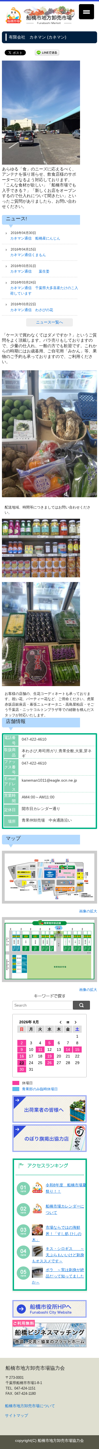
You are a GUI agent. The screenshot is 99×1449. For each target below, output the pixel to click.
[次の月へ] (77, 1022)
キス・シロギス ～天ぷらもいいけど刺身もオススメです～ (58, 1254)
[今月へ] (68, 1022)
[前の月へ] (58, 1022)
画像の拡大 (88, 911)
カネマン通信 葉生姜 (30, 271)
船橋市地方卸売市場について (30, 1406)
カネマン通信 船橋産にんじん (35, 238)
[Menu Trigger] (86, 11)
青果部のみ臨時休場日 (40, 1089)
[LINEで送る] (47, 52)
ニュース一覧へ (49, 322)
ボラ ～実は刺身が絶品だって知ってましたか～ (58, 1276)
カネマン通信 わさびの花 (31, 310)
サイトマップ (16, 1415)
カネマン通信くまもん (28, 255)
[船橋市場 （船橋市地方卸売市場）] (40, 23)
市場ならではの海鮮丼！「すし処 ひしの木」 (56, 1233)
